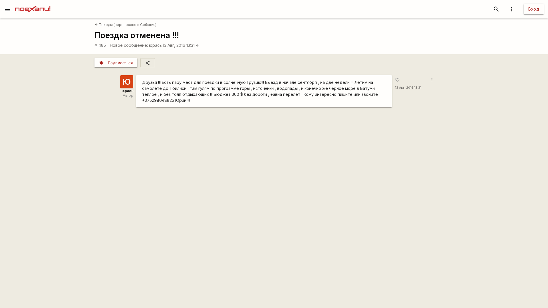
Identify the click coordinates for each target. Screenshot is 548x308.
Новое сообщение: (129, 45)
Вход (533, 9)
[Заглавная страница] (33, 4)
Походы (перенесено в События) (125, 25)
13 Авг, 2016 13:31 (181, 45)
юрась (155, 45)
